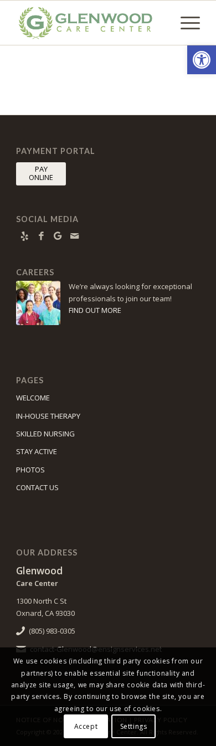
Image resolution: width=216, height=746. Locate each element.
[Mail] (74, 236)
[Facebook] (41, 236)
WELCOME (33, 398)
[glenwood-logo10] (89, 23)
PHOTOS (30, 470)
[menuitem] (184, 23)
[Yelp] (24, 236)
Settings (133, 726)
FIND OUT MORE (95, 310)
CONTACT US (37, 487)
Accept (86, 726)
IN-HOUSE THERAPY (48, 416)
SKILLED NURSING (45, 434)
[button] (201, 59)
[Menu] (184, 23)
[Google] (57, 236)
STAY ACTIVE (36, 451)
